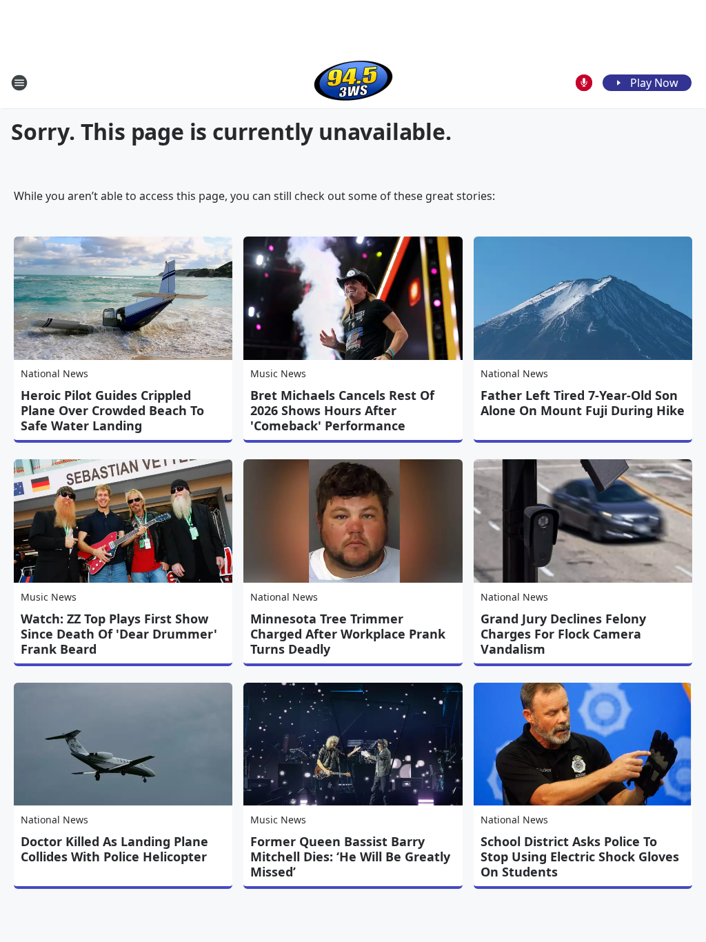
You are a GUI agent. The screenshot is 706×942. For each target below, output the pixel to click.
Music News (278, 373)
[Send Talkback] (584, 82)
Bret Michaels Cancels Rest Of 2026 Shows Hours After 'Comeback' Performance (342, 410)
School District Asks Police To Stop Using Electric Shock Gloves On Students (580, 856)
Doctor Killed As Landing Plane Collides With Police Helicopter (114, 849)
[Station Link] (353, 82)
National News (54, 373)
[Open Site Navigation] (19, 82)
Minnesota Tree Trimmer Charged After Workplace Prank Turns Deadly (347, 634)
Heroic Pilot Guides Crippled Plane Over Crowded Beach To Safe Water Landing (112, 410)
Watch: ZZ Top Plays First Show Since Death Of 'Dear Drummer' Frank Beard (119, 634)
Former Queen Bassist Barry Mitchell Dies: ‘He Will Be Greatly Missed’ (350, 856)
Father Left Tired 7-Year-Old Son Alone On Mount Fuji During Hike (583, 403)
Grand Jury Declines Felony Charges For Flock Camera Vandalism (563, 634)
